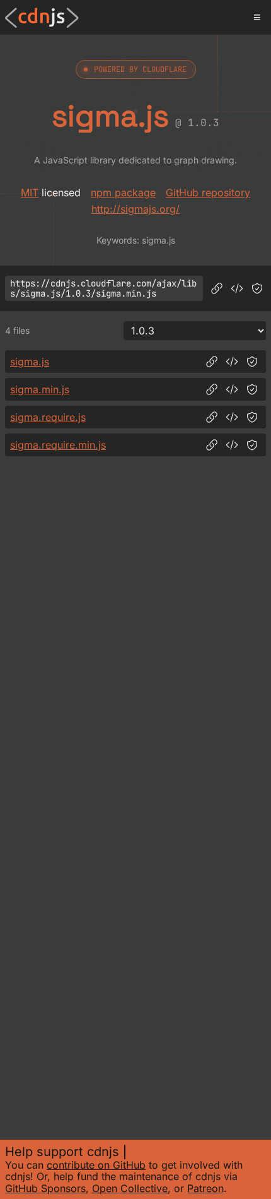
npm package (123, 192)
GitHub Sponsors (45, 1188)
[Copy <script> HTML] (237, 288)
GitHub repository (208, 192)
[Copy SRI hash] (257, 288)
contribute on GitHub (96, 1165)
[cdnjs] (42, 18)
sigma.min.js (39, 389)
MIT (29, 192)
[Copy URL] (217, 288)
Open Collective (130, 1188)
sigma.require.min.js (58, 445)
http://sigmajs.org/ (135, 209)
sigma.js (29, 361)
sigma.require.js (48, 417)
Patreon (205, 1188)
